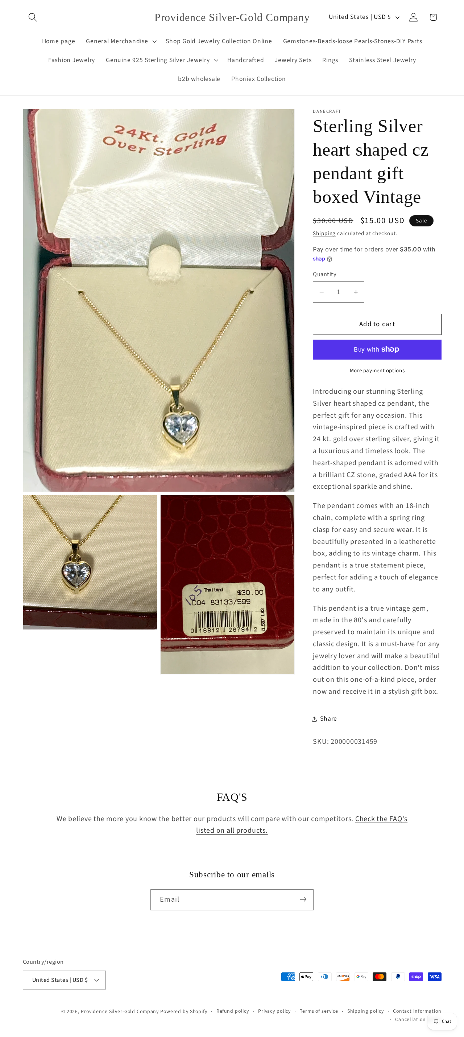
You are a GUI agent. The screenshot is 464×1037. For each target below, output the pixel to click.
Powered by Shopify (183, 1011)
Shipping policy (365, 1011)
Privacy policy (274, 1011)
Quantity (324, 274)
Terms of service (319, 1011)
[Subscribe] (303, 899)
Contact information (417, 1011)
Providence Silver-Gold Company (120, 1011)
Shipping (324, 233)
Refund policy (232, 1011)
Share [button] (328, 718)
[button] (33, 17)
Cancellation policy (418, 1019)
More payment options (377, 370)
